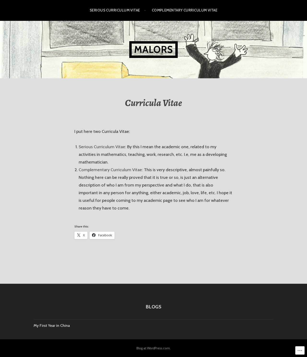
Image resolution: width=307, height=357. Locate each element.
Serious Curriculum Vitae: (103, 146)
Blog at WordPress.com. (153, 348)
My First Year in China (52, 325)
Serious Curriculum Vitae (115, 10)
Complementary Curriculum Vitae (185, 10)
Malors (153, 49)
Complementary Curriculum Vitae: (111, 169)
